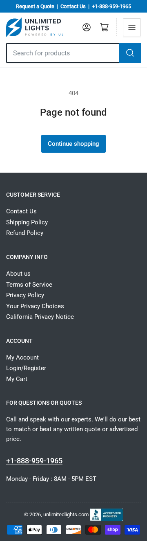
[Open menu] (132, 27)
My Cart (16, 379)
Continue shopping (73, 143)
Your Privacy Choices (35, 306)
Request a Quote (35, 6)
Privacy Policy (25, 295)
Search (130, 53)
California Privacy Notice (40, 316)
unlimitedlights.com (66, 514)
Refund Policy (24, 233)
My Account (22, 357)
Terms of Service (29, 284)
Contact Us (73, 6)
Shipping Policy (27, 222)
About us (18, 273)
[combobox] (63, 53)
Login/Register (26, 368)
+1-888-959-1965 (111, 6)
